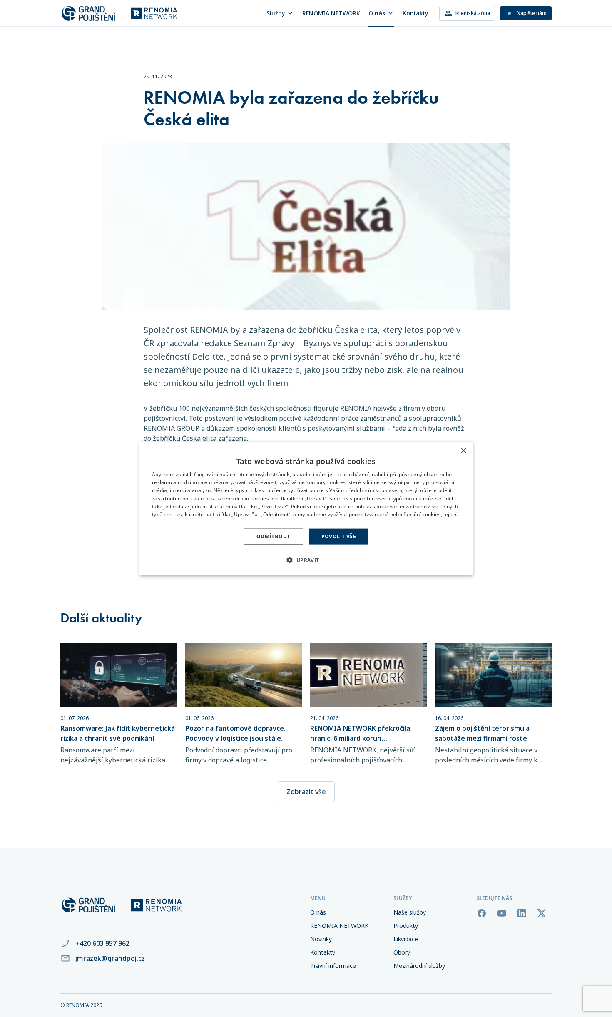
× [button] (463, 450)
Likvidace (405, 939)
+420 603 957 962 (102, 943)
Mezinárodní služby (419, 966)
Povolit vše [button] (338, 536)
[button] (306, 560)
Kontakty (415, 13)
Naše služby (409, 912)
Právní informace (333, 966)
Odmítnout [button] (273, 536)
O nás (376, 13)
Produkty (405, 926)
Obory (401, 952)
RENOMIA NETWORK (331, 13)
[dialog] (306, 508)
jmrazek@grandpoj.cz (110, 958)
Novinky (321, 939)
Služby (275, 13)
